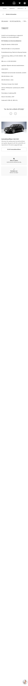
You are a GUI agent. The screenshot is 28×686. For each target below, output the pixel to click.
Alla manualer (4, 21)
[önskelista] (19, 3)
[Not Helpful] (15, 113)
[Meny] (3, 3)
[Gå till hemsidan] (14, 3)
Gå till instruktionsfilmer (14, 149)
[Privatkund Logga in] (25, 3)
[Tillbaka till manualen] (3, 14)
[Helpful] (10, 113)
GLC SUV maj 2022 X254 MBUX (16, 21)
